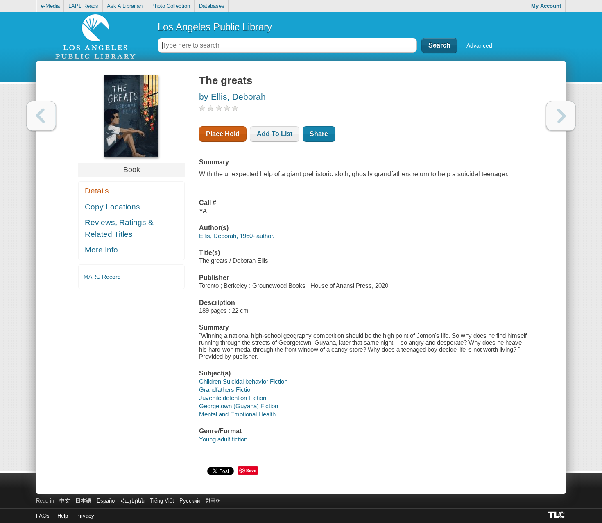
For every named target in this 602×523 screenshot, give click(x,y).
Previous (41, 116)
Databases (211, 6)
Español (106, 501)
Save (251, 470)
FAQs (43, 516)
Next (561, 116)
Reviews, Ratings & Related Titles (119, 228)
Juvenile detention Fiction (232, 397)
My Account (546, 6)
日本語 (83, 501)
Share (319, 133)
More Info (101, 250)
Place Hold (223, 133)
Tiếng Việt (162, 501)
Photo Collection (170, 6)
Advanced (479, 45)
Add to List (274, 133)
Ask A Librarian (125, 6)
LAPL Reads (83, 6)
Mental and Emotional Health (237, 414)
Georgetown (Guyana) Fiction (238, 405)
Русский (189, 501)
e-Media (50, 6)
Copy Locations (112, 206)
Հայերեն (133, 501)
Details (97, 190)
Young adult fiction (223, 439)
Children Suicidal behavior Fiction (243, 381)
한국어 (213, 501)
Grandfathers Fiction (226, 389)
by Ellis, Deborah (232, 96)
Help (62, 516)
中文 (64, 501)
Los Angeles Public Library (215, 26)
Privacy (85, 516)
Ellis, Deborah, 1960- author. (236, 235)
